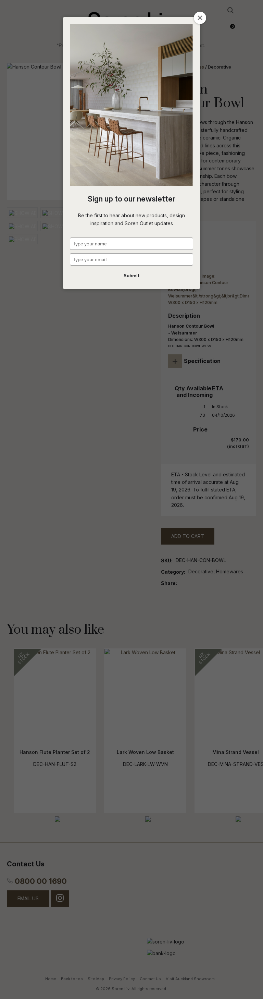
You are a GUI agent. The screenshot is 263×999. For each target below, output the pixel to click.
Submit (131, 275)
